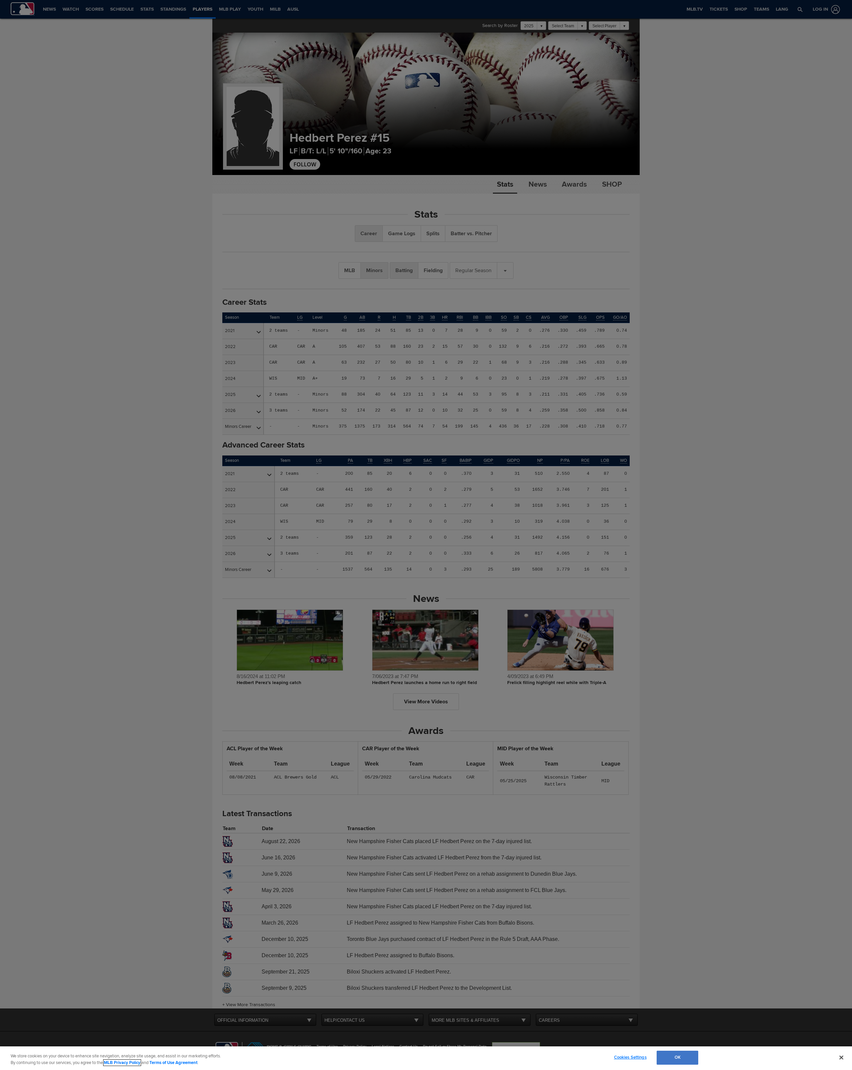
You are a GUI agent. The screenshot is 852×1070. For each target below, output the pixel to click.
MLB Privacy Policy (122, 1062)
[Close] (841, 1057)
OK (678, 1057)
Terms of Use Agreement (173, 1062)
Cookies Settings (630, 1057)
